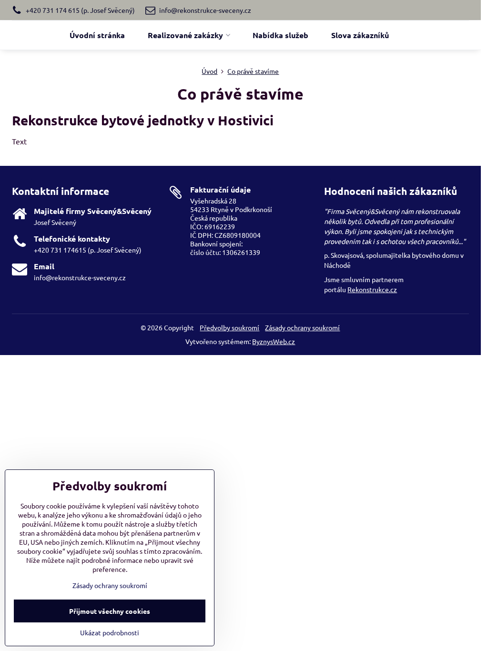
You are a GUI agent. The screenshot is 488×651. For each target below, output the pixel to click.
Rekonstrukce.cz (372, 289)
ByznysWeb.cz (273, 341)
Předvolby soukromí (229, 327)
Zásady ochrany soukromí (302, 327)
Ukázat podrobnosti (109, 632)
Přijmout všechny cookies (109, 611)
